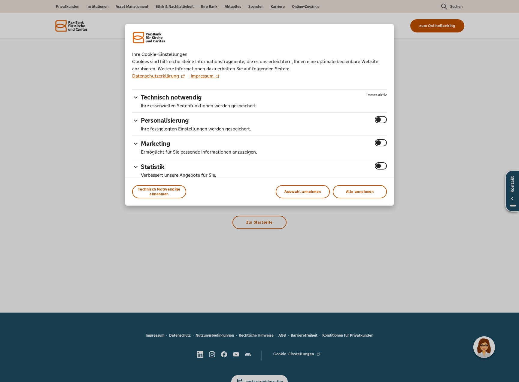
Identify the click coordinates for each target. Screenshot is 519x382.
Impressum (202, 76)
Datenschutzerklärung (156, 76)
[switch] (381, 119)
